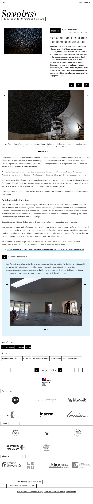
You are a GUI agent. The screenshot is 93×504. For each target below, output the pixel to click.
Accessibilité (71, 492)
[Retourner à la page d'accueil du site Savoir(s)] (18, 14)
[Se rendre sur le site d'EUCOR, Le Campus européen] (15, 414)
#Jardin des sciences (41, 358)
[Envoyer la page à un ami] (79, 85)
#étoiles (18, 358)
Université (20, 347)
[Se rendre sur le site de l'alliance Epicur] (77, 400)
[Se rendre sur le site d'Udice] (58, 465)
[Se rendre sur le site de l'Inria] (77, 414)
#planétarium (7, 358)
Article (28, 347)
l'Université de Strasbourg (31, 19)
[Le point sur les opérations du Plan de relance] (37, 370)
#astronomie (56, 358)
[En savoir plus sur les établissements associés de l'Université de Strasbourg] (46, 400)
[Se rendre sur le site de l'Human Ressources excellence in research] (46, 432)
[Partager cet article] (71, 85)
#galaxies (27, 358)
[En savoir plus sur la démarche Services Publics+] (15, 447)
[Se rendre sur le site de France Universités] (11, 464)
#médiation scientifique (72, 358)
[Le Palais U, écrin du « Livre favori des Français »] (60, 370)
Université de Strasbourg (29, 481)
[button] (5, 124)
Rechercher (84, 2)
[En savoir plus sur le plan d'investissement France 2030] (77, 432)
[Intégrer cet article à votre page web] (86, 85)
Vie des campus (8, 347)
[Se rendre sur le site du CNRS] (15, 400)
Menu (5, 3)
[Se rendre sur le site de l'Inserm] (46, 414)
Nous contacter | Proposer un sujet (30, 492)
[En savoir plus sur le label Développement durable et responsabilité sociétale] (46, 447)
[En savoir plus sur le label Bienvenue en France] (15, 432)
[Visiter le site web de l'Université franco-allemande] (81, 465)
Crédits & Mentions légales (54, 492)
